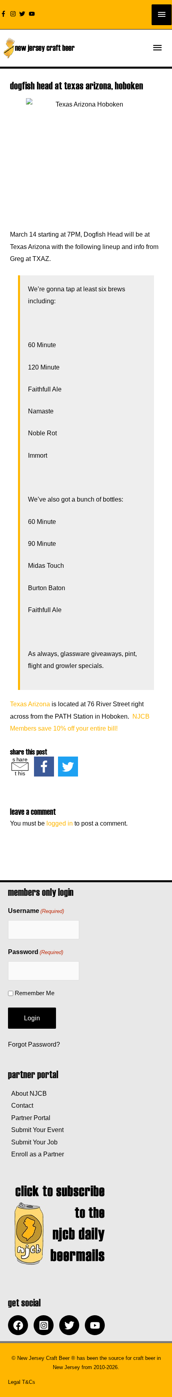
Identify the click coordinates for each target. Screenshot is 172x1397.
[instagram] (14, 14)
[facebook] (20, 1325)
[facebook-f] (4, 14)
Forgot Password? (34, 1044)
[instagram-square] (46, 1325)
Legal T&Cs (21, 1382)
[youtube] (33, 14)
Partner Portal (29, 1117)
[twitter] (23, 14)
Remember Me (34, 993)
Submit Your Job (33, 1142)
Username (36, 910)
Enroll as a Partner (36, 1154)
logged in (59, 823)
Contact (20, 1105)
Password (35, 951)
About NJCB (27, 1093)
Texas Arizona (30, 703)
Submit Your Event (36, 1129)
